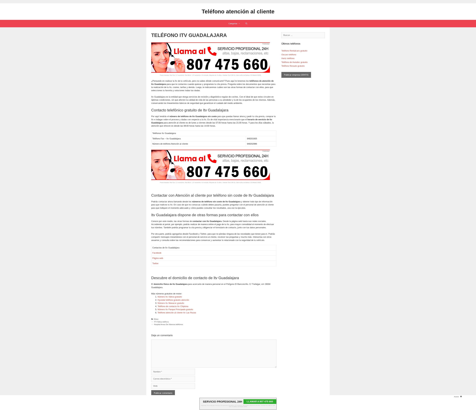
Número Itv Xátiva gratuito (170, 297)
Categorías (232, 23)
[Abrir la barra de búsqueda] (246, 23)
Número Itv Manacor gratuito (171, 303)
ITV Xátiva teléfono (161, 322)
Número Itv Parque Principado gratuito (175, 309)
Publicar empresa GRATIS (296, 75)
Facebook (156, 253)
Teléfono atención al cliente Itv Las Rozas (177, 313)
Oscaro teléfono (288, 54)
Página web (157, 258)
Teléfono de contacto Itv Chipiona (173, 306)
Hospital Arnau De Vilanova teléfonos (168, 324)
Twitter (155, 263)
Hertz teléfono (287, 58)
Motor (156, 319)
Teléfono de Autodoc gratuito (294, 62)
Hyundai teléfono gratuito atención (173, 300)
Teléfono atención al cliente (238, 11)
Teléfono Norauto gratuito (293, 66)
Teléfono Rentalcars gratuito (294, 51)
